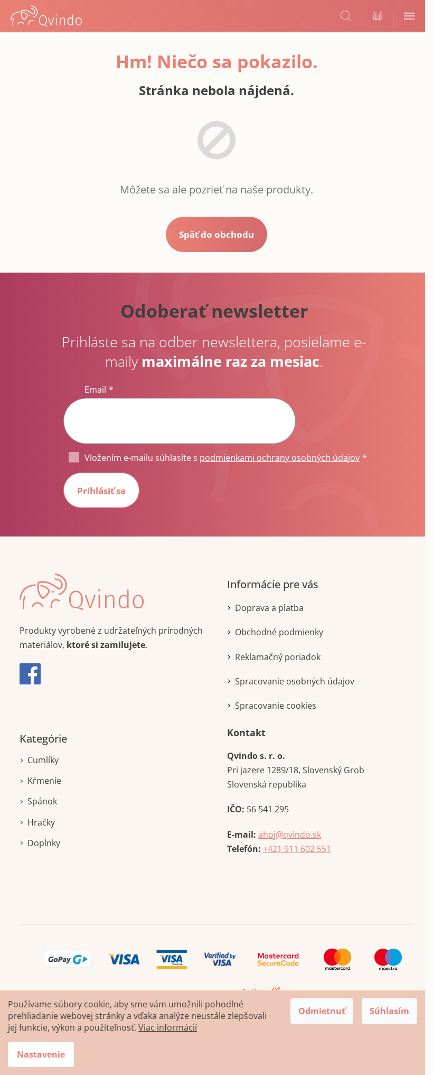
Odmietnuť (321, 1011)
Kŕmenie (44, 780)
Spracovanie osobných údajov (294, 681)
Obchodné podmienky (279, 632)
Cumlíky (43, 760)
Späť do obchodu (216, 234)
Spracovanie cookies (275, 705)
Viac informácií (167, 1027)
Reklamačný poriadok (278, 657)
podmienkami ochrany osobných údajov (280, 458)
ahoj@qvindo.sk (289, 834)
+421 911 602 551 (297, 849)
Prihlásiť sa (101, 491)
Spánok (42, 801)
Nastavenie (41, 1054)
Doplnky (43, 843)
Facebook (30, 673)
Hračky (41, 822)
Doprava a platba (269, 608)
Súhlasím (389, 1011)
